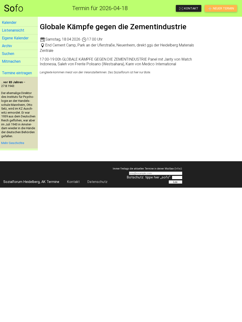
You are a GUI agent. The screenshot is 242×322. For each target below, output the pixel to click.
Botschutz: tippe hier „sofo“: (149, 177)
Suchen (8, 53)
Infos (178, 168)
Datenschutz (97, 182)
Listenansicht (13, 30)
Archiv (7, 46)
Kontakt (73, 182)
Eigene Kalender (15, 38)
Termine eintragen (17, 73)
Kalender (9, 22)
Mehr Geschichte (12, 143)
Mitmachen (11, 61)
